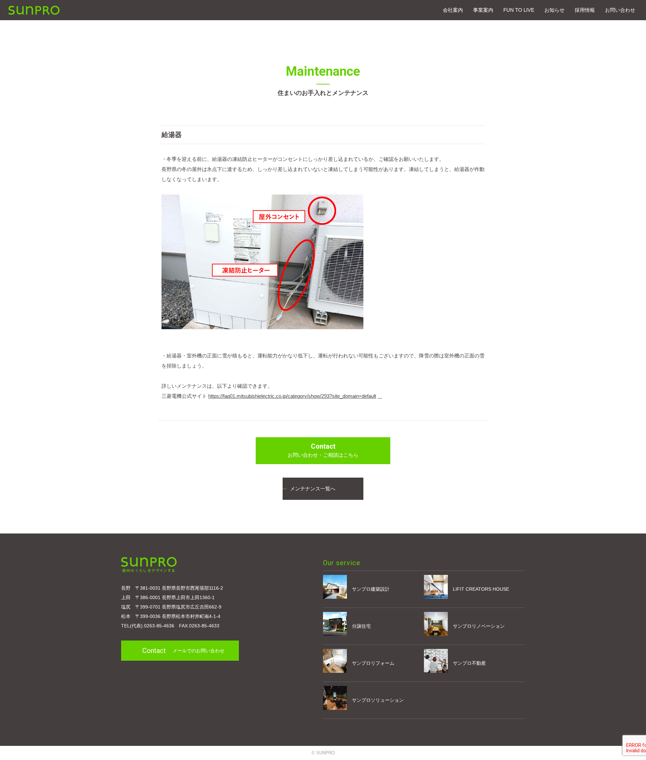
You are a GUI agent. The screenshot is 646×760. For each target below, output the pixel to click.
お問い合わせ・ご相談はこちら (323, 450)
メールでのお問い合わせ (183, 651)
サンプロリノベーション (479, 626)
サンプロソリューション (378, 700)
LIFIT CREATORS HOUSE (481, 589)
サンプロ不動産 (469, 663)
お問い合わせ (620, 10)
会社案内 (453, 10)
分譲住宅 (361, 626)
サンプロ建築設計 (371, 589)
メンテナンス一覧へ (312, 488)
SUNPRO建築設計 (34, 10)
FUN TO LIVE (518, 10)
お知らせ (554, 10)
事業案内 (483, 10)
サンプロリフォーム (373, 663)
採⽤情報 (585, 10)
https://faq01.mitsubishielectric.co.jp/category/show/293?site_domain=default (292, 396)
